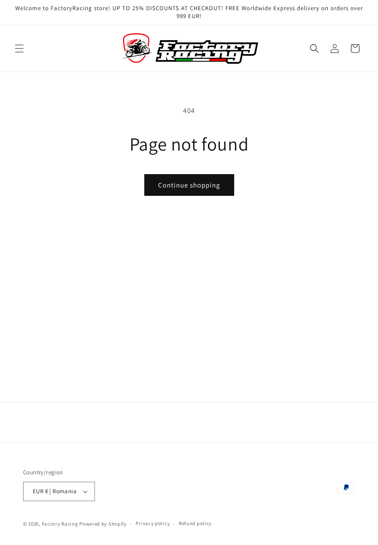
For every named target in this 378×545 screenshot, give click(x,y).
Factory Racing (60, 524)
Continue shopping (189, 185)
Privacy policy (153, 523)
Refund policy (195, 523)
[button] (19, 48)
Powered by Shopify (103, 524)
